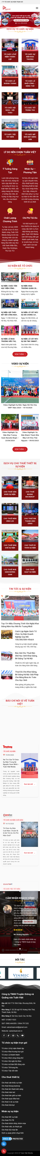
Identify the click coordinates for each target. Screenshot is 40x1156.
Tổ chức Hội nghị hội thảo (11, 1061)
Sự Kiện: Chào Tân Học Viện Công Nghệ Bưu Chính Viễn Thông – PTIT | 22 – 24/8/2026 (9, 287)
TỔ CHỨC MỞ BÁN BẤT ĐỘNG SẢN (30, 136)
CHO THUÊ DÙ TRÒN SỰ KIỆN (30, 546)
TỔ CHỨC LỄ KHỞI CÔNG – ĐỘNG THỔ (30, 83)
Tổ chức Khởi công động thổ (12, 1058)
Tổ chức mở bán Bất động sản (13, 1064)
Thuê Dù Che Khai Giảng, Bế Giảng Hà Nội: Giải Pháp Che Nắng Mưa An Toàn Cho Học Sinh (26, 676)
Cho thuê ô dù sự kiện (10, 1102)
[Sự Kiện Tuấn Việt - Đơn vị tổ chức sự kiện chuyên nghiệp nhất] (8, 8)
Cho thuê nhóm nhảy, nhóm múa (14, 1123)
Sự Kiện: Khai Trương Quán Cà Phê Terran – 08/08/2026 (28, 287)
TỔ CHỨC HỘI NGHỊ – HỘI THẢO (10, 110)
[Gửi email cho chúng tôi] (13, 1035)
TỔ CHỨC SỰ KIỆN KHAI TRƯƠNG (30, 56)
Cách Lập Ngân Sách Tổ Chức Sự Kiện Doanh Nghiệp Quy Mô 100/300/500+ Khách (26, 635)
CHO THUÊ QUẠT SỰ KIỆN (30, 571)
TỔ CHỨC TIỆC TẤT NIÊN (10, 135)
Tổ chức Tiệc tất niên (10, 1071)
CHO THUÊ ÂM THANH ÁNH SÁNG (30, 521)
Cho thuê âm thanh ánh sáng (12, 1089)
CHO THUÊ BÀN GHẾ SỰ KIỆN (10, 546)
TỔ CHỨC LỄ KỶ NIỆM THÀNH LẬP (10, 56)
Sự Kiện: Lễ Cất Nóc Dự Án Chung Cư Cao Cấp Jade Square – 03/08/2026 (29, 313)
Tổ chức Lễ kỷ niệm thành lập (13, 1048)
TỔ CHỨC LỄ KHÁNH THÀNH (10, 82)
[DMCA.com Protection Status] (13, 1139)
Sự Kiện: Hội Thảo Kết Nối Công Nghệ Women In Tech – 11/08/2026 (9, 313)
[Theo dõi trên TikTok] (8, 1035)
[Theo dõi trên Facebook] (4, 1035)
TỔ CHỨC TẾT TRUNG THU (30, 109)
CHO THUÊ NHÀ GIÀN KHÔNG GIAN (10, 572)
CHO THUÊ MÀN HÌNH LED (10, 520)
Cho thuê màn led (8, 1092)
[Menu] (37, 8)
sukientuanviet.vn (15, 1031)
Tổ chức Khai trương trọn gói (13, 1052)
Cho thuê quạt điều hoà (10, 1099)
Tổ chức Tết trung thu (10, 1067)
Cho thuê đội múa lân (10, 1130)
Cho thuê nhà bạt (8, 1105)
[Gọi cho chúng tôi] (18, 1035)
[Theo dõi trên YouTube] (22, 1035)
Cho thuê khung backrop (11, 1086)
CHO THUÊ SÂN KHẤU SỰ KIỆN (10, 493)
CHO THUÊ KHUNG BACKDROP (30, 494)
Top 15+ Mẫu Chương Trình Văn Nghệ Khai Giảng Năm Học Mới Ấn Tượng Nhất (20, 624)
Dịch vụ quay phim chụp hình (13, 1133)
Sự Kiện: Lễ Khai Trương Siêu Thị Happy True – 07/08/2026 (8, 340)
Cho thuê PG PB (8, 1120)
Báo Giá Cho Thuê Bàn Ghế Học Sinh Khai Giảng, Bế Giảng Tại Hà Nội (26, 656)
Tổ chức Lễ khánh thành (11, 1055)
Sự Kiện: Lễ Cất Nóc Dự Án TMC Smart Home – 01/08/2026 (29, 340)
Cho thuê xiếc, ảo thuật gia (12, 1127)
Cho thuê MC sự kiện (10, 1117)
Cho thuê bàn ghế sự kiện (11, 1095)
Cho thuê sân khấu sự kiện (12, 1083)
